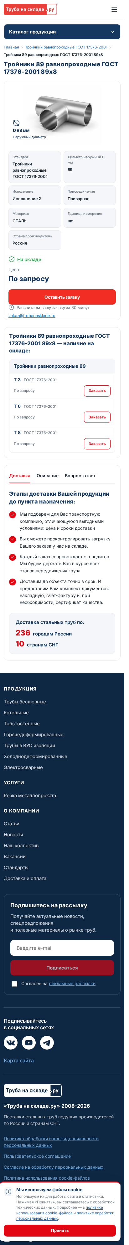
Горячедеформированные (34, 734)
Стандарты (16, 867)
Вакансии (15, 856)
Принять (60, 1230)
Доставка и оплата (25, 878)
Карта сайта (19, 1060)
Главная (11, 47)
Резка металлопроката (30, 795)
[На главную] (30, 9)
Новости (13, 835)
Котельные (16, 713)
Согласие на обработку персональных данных (53, 1167)
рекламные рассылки (72, 983)
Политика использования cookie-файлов (47, 1178)
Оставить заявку (62, 297)
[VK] (11, 1043)
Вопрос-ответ (80, 475)
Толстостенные (22, 723)
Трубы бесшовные (25, 702)
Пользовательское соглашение (37, 1156)
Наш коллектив (21, 845)
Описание (48, 475)
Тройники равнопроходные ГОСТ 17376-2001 (66, 47)
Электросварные (23, 767)
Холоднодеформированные (35, 756)
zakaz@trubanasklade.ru (31, 315)
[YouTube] (29, 1043)
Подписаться (62, 968)
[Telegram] (47, 1043)
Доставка (19, 475)
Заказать (97, 390)
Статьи (11, 824)
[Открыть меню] (114, 9)
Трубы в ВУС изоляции (29, 745)
